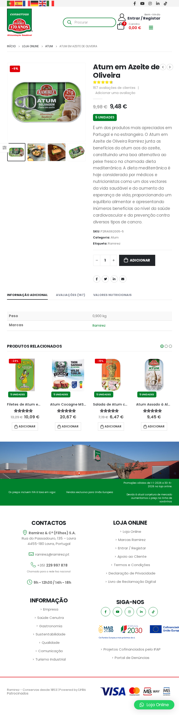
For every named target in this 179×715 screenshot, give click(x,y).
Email (123, 279)
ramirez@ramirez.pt (52, 554)
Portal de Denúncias (132, 657)
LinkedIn (114, 279)
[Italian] (51, 3)
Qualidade (51, 642)
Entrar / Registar (132, 548)
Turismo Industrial (50, 659)
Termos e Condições (132, 564)
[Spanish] (19, 3)
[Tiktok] (165, 3)
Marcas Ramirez (132, 539)
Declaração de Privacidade (132, 573)
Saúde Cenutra (50, 617)
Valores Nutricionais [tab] (112, 295)
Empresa (50, 609)
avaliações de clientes (114, 87)
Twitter (105, 279)
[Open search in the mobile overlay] (89, 22)
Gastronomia (50, 626)
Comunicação (50, 650)
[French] (27, 3)
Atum (115, 237)
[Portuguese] (11, 3)
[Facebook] (135, 3)
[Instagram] (150, 3)
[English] (43, 3)
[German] (35, 3)
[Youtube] (142, 3)
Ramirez (114, 243)
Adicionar (140, 260)
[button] (162, 346)
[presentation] (12, 101)
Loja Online (132, 531)
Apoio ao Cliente (132, 556)
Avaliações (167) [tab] (70, 295)
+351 (52, 565)
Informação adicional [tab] (27, 295)
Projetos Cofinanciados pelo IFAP (132, 649)
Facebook (96, 279)
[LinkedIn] (158, 3)
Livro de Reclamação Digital (132, 581)
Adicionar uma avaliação (115, 93)
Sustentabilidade (50, 634)
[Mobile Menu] (152, 28)
